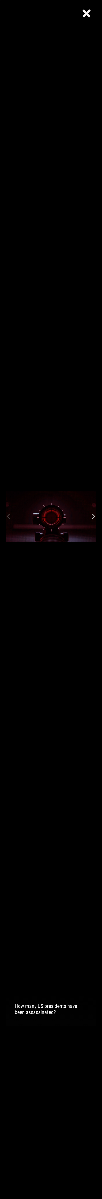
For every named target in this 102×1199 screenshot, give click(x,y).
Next (93, 516)
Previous (8, 516)
